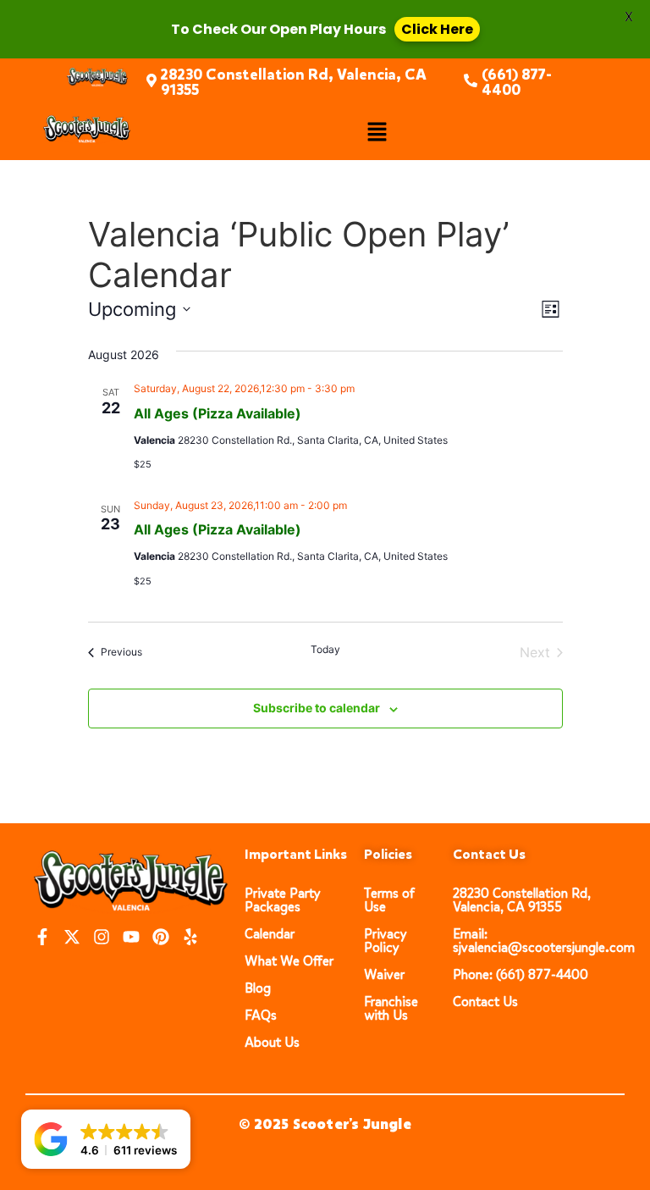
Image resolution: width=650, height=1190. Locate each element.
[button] (377, 132)
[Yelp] (190, 936)
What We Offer (289, 961)
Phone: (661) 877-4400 (520, 974)
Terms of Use (389, 900)
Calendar (270, 934)
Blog (258, 988)
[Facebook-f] (42, 936)
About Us (272, 1042)
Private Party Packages (283, 900)
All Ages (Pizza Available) (217, 413)
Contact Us (485, 1001)
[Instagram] (101, 936)
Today (325, 649)
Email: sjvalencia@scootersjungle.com (544, 940)
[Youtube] (131, 936)
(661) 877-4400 (517, 82)
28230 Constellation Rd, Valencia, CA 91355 (294, 82)
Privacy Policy (385, 940)
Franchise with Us (391, 1008)
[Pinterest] (160, 936)
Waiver (384, 974)
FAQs (261, 1015)
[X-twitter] (71, 936)
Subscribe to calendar (316, 707)
